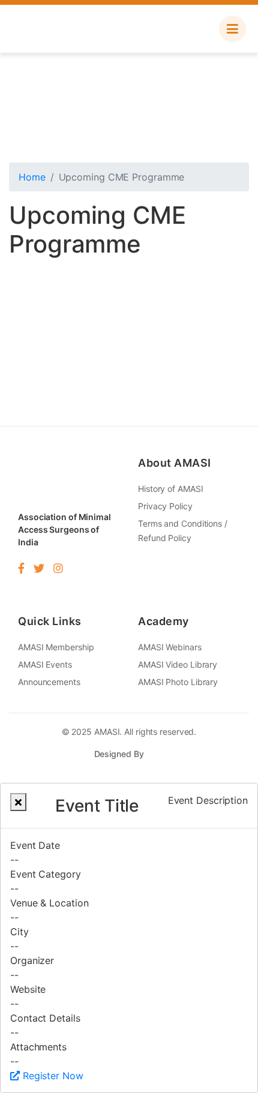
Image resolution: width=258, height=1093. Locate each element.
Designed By (120, 754)
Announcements (49, 682)
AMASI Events (45, 664)
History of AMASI (170, 489)
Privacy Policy (165, 506)
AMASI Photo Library (178, 682)
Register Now (51, 1076)
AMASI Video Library (177, 664)
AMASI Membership (56, 647)
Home (32, 177)
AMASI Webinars (170, 647)
